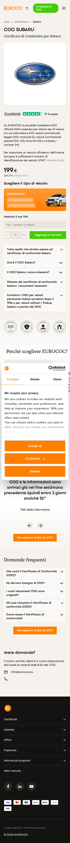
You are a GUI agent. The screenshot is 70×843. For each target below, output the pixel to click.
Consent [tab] (12, 379)
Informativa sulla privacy (34, 828)
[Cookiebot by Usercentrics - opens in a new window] (49, 368)
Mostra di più (55, 160)
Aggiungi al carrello (48, 235)
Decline (35, 471)
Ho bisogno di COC (44, 8)
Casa (7, 21)
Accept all (35, 445)
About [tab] (57, 379)
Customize (32, 458)
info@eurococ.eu (22, 672)
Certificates (21, 21)
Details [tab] (35, 379)
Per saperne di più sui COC (35, 537)
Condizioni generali (12, 828)
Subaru (37, 21)
